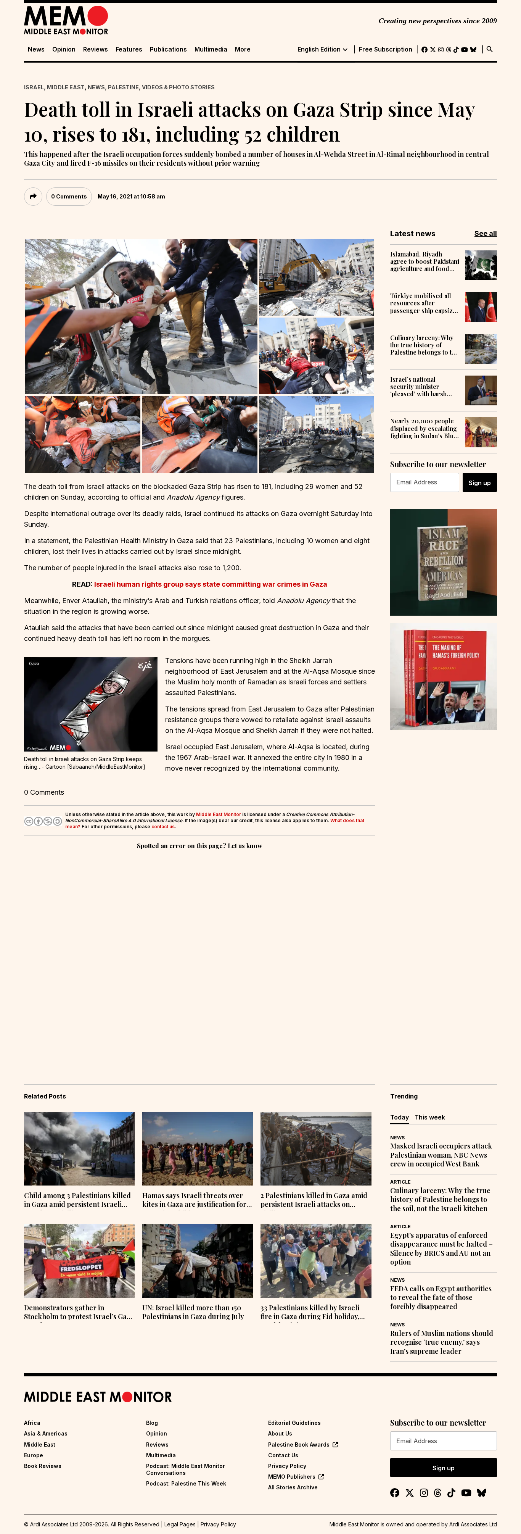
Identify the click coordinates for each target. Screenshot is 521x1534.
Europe (33, 1455)
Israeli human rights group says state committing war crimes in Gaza (210, 584)
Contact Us (283, 1455)
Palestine (123, 87)
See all (485, 233)
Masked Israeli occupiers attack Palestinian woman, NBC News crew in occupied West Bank (441, 1155)
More (243, 49)
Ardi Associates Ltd (473, 1524)
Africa (32, 1422)
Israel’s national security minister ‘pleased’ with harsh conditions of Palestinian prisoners (420, 387)
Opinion (64, 49)
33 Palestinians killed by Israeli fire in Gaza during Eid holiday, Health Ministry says (309, 1313)
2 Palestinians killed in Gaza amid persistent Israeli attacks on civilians (313, 1200)
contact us (163, 826)
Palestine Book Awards (299, 1444)
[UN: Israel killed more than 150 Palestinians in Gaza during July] (197, 1261)
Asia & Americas (46, 1433)
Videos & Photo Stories (178, 87)
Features (129, 49)
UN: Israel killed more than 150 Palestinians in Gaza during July (193, 1312)
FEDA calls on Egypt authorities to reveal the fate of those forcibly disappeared (441, 1297)
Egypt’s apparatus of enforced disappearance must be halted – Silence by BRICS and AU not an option (441, 1248)
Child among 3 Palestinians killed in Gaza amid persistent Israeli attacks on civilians (77, 1200)
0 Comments (69, 196)
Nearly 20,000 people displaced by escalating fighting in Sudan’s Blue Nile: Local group (423, 428)
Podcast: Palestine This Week (186, 1483)
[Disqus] (199, 956)
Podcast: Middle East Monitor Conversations (185, 1469)
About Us (280, 1433)
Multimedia (211, 49)
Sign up (480, 483)
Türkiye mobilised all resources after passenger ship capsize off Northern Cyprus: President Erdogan (423, 303)
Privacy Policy (287, 1466)
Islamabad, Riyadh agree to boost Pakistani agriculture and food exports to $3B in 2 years (424, 261)
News (36, 49)
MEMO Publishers (291, 1476)
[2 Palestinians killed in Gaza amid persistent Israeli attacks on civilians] (315, 1149)
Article (400, 1182)
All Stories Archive (293, 1487)
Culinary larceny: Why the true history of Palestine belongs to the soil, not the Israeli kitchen (424, 345)
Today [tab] (399, 1117)
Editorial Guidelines (294, 1422)
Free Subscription (385, 49)
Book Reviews (42, 1466)
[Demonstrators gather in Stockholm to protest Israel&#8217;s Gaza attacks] (79, 1261)
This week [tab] (430, 1117)
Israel (34, 87)
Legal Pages (180, 1524)
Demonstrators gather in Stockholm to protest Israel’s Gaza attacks (79, 1313)
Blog (152, 1422)
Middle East (66, 87)
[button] (141, 316)
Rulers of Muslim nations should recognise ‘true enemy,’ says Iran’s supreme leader (441, 1342)
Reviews (95, 49)
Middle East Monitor (218, 814)
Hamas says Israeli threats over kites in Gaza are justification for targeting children (194, 1200)
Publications (168, 49)
